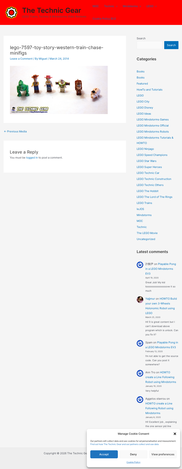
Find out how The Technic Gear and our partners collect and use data (124, 444)
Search (141, 38)
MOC (96, 6)
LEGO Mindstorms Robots (153, 131)
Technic (109, 6)
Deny (133, 454)
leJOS (140, 209)
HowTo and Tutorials (149, 89)
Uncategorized (146, 239)
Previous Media (15, 131)
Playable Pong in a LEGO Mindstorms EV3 (160, 268)
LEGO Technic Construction (154, 179)
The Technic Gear (51, 10)
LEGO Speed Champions (152, 155)
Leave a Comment (21, 58)
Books (140, 71)
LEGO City (143, 101)
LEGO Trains (144, 203)
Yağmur (150, 298)
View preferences (162, 454)
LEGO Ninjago (145, 149)
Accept (104, 454)
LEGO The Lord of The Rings (154, 197)
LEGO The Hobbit (147, 191)
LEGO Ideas (144, 113)
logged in (32, 157)
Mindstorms (130, 6)
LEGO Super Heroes (149, 167)
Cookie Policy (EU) (104, 18)
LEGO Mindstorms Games (153, 119)
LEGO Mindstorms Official (153, 125)
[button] (175, 434)
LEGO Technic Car (148, 173)
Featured (142, 83)
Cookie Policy (133, 462)
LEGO (149, 6)
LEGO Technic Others (150, 185)
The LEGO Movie (147, 233)
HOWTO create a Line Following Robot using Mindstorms (160, 377)
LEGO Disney (145, 107)
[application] (115, 6)
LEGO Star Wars (146, 161)
